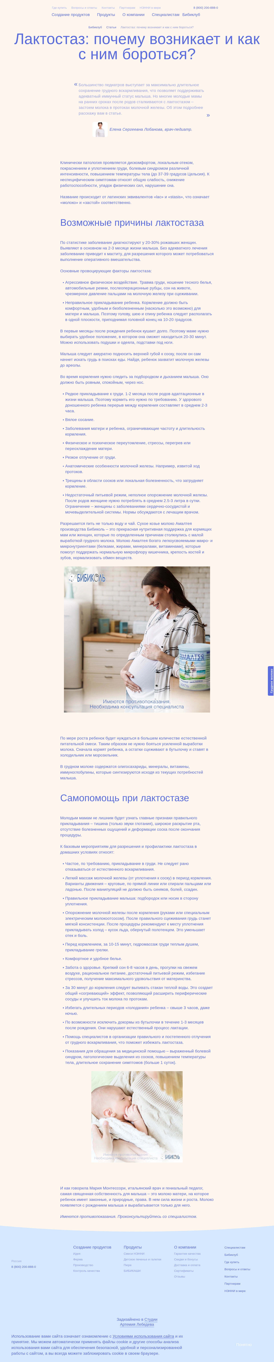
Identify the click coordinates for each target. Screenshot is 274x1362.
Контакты (108, 7)
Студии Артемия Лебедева (138, 1322)
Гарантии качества (187, 1253)
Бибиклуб (191, 14)
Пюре (128, 1265)
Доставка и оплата (187, 1265)
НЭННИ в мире (150, 7)
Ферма (78, 1259)
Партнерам (127, 7)
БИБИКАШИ (132, 1271)
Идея (76, 1253)
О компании (133, 14)
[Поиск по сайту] (259, 9)
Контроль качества (86, 1271)
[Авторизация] (233, 9)
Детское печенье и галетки (142, 1259)
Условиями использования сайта (143, 1336)
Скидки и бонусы (186, 1259)
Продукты (106, 14)
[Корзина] (246, 9)
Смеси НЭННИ (134, 1253)
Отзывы (179, 1276)
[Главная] (27, 10)
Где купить (59, 7)
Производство (83, 1265)
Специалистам (165, 14)
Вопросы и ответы (84, 7)
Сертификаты (184, 1271)
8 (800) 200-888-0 (206, 7)
